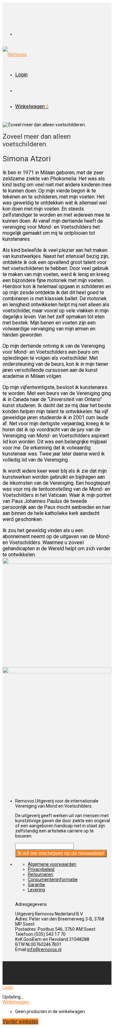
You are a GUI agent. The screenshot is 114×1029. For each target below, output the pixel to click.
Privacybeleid (41, 869)
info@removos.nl (44, 949)
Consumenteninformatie (53, 879)
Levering (36, 889)
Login (21, 75)
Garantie (36, 884)
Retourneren (40, 874)
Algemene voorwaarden (52, 864)
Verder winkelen (20, 1022)
